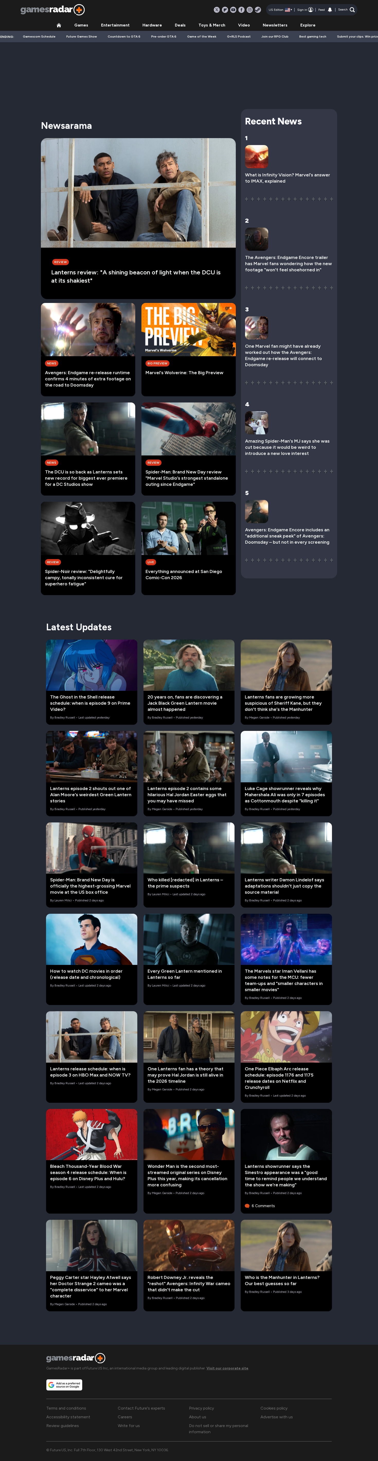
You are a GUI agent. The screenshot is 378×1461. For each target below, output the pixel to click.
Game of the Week (201, 36)
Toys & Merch (212, 25)
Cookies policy (273, 1408)
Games (81, 25)
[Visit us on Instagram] (250, 10)
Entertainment (115, 25)
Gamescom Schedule (39, 36)
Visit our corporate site (227, 1368)
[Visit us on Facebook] (241, 10)
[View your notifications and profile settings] (330, 10)
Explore (308, 25)
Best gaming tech (312, 36)
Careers (125, 1416)
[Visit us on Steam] (258, 10)
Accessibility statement (68, 1416)
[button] (346, 9)
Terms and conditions (66, 1408)
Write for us (129, 1425)
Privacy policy (201, 1408)
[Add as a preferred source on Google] (64, 1385)
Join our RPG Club (275, 36)
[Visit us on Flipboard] (225, 10)
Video (244, 25)
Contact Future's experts (141, 1408)
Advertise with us (276, 1416)
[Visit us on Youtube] (233, 10)
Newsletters (275, 25)
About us (197, 1416)
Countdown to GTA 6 (124, 36)
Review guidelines (62, 1425)
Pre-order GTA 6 (163, 36)
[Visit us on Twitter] (217, 10)
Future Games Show (81, 36)
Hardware (152, 25)
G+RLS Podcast (239, 36)
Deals (180, 25)
